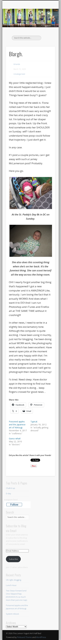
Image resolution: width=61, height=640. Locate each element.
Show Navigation (48, 25)
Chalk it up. (10, 488)
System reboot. (13, 613)
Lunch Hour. (11, 585)
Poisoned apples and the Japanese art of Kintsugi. (17, 424)
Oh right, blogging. (13, 580)
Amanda (16, 64)
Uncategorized (19, 74)
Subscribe (13, 559)
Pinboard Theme (24, 637)
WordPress (41, 637)
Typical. (34, 421)
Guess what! (15, 438)
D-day (8, 493)
